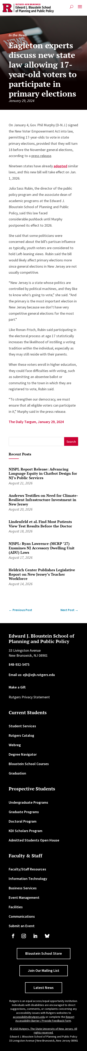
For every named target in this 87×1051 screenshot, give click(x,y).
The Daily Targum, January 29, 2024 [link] (36, 421)
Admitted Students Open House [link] (34, 840)
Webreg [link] (15, 745)
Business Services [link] (23, 888)
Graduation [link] (17, 773)
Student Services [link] (22, 726)
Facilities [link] (16, 907)
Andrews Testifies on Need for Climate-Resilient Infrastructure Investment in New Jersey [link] (43, 499)
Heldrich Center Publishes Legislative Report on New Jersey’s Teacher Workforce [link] (42, 574)
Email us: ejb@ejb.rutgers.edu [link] (32, 674)
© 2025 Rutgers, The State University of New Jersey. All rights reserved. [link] (43, 1031)
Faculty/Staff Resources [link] (27, 869)
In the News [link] (18, 35)
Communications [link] (22, 916)
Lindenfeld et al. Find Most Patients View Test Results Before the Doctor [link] (40, 523)
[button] (80, 8)
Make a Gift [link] (17, 687)
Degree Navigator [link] (23, 754)
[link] (28, 8)
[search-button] (71, 6)
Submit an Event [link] (22, 926)
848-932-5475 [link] (19, 664)
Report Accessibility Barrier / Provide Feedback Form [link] (44, 1019)
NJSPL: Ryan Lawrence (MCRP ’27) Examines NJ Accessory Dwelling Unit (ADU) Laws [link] (41, 548)
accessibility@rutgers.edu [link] (29, 1017)
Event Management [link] (24, 897)
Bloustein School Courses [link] (29, 763)
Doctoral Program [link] (22, 821)
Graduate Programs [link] (24, 812)
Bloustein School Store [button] (43, 953)
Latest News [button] (44, 987)
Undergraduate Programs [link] (28, 802)
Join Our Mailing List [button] (43, 970)
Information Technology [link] (28, 878)
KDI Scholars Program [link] (25, 830)
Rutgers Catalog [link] (21, 735)
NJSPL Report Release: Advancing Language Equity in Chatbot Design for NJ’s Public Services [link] (43, 473)
